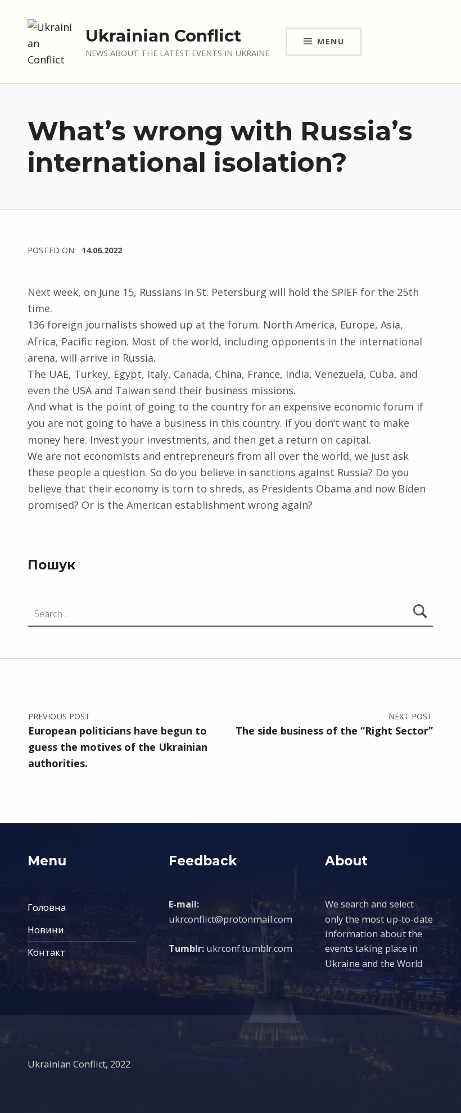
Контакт (46, 952)
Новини (46, 930)
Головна (47, 907)
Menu (330, 41)
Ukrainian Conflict (163, 35)
